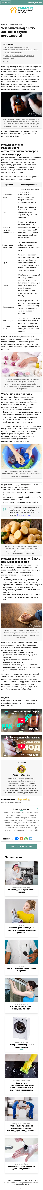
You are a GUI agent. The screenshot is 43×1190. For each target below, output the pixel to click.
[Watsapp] (26, 838)
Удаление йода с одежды (14, 53)
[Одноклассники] (21, 838)
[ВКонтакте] (17, 838)
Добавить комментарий (21, 846)
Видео (7, 61)
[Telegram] (30, 838)
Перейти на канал (24, 515)
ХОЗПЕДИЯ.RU (34, 2)
